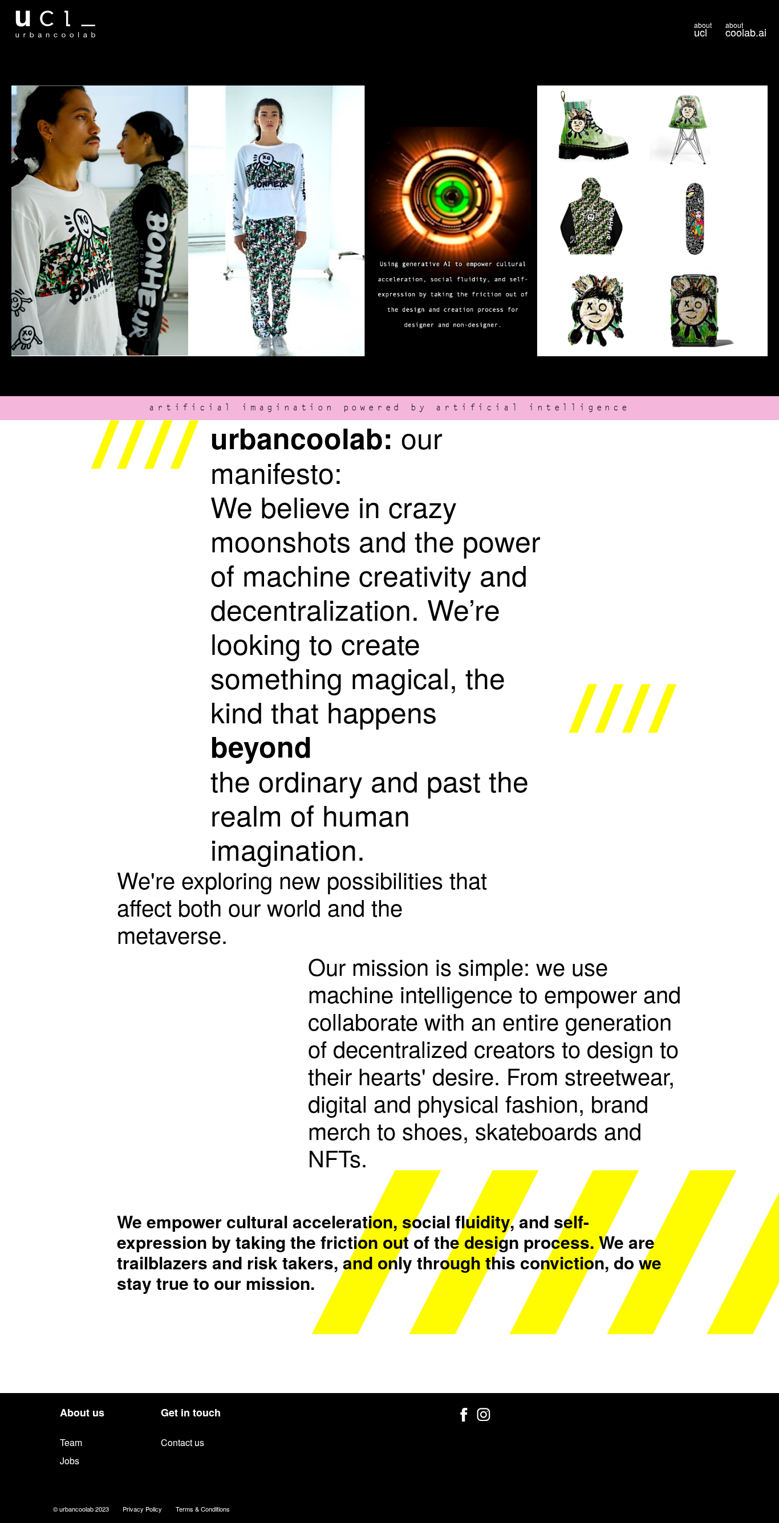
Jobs (69, 1460)
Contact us (182, 1442)
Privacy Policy (142, 1508)
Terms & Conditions (203, 1508)
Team (71, 1442)
